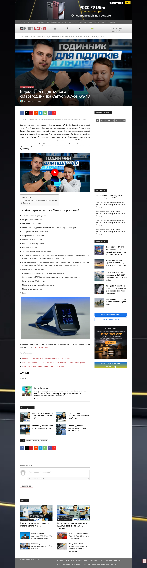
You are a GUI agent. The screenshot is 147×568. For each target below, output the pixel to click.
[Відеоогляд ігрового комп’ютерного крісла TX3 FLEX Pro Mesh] (61, 429)
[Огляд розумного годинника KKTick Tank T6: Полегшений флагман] (25, 535)
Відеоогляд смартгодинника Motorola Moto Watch (34, 524)
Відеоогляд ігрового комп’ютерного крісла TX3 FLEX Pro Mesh (78, 428)
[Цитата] (40, 478)
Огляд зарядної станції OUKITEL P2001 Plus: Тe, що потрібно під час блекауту (110, 205)
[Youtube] (40, 398)
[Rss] (97, 120)
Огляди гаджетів (37, 36)
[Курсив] (32, 478)
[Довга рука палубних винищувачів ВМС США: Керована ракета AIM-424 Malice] (99, 276)
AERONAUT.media (41, 347)
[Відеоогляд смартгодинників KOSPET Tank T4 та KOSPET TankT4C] (73, 513)
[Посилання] (43, 478)
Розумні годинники (52, 36)
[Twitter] (101, 120)
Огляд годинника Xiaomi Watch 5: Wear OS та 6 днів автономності (79, 536)
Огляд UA (44, 440)
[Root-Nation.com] (33, 28)
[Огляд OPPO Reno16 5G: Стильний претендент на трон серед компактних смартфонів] (99, 289)
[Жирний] (29, 478)
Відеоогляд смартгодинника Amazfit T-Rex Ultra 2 (41, 546)
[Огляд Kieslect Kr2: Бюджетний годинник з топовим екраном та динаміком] (62, 546)
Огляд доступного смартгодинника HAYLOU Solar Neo (43, 366)
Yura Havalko (41, 388)
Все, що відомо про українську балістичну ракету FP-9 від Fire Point (116, 262)
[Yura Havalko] (27, 392)
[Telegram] (40, 113)
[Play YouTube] (55, 172)
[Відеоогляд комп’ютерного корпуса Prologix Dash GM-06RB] (25, 417)
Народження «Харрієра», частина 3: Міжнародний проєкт (116, 301)
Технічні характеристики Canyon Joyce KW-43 (40, 200)
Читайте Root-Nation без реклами (110, 314)
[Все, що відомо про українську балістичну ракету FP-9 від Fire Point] (99, 264)
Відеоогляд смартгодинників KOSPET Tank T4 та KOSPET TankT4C (72, 526)
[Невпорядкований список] (37, 478)
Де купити (26, 203)
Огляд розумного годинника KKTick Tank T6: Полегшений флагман (41, 536)
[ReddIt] (36, 113)
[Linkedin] (109, 120)
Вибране (36, 440)
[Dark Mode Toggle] (144, 561)
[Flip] (54, 113)
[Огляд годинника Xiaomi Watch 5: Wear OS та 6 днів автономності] (62, 535)
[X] (27, 113)
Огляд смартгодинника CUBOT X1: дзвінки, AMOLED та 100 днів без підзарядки (53, 362)
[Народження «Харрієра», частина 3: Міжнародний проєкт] (99, 302)
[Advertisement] (110, 156)
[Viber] (50, 113)
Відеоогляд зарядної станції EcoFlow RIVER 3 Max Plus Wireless (79, 415)
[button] (80, 29)
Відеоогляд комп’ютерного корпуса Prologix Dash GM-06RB (42, 415)
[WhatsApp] (45, 113)
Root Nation (24, 36)
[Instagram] (37, 398)
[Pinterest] (31, 113)
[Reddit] (112, 120)
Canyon (28, 440)
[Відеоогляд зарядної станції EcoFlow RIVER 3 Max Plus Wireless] (61, 417)
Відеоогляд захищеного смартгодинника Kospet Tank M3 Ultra (46, 358)
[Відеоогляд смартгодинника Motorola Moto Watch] (36, 513)
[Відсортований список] (35, 478)
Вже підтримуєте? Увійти (111, 319)
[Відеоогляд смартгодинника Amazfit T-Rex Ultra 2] (25, 546)
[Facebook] (22, 113)
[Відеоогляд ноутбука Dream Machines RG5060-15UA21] (25, 429)
